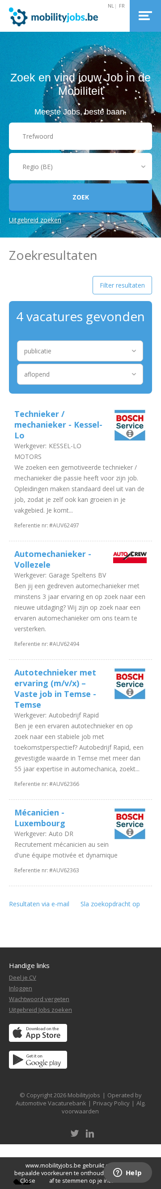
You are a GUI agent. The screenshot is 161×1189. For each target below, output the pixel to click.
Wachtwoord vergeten (39, 999)
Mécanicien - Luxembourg (39, 817)
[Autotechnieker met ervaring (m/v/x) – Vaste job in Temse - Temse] (128, 685)
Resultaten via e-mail (39, 904)
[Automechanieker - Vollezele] (128, 557)
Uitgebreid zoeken (35, 220)
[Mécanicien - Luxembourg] (128, 825)
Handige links (29, 965)
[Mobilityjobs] (63, 16)
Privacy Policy (111, 1103)
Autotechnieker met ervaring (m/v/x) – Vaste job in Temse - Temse (55, 688)
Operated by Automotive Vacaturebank (79, 1099)
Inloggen (20, 988)
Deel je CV (22, 977)
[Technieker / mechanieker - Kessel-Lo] (128, 426)
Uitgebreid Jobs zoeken (40, 1010)
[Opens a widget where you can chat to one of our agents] (127, 1173)
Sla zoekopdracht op (110, 904)
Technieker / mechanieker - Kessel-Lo (58, 424)
